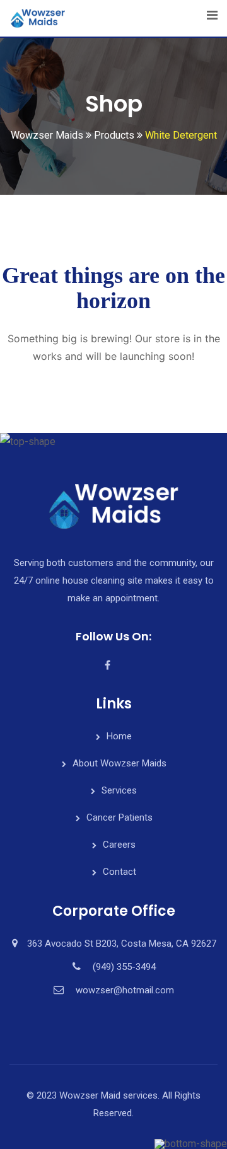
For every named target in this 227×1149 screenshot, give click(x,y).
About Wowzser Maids (119, 763)
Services (119, 790)
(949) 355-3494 (124, 967)
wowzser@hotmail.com (125, 990)
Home (119, 736)
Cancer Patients (119, 817)
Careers (119, 844)
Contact (119, 871)
